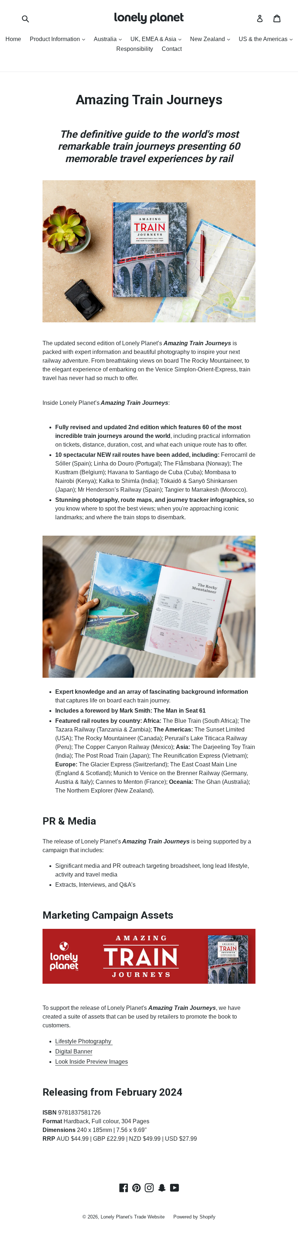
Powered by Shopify (194, 1217)
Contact (172, 49)
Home (13, 39)
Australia (109, 39)
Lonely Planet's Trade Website (133, 1217)
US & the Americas (267, 39)
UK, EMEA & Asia (157, 39)
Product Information (59, 39)
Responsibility (134, 49)
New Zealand (212, 39)
